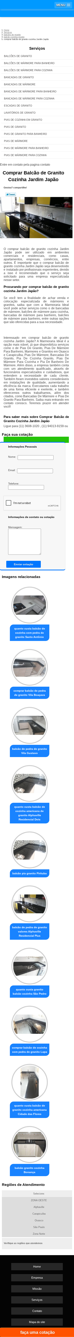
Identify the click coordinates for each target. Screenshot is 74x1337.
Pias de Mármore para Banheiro (26, 148)
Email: (12, 470)
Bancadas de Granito (19, 77)
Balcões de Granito (18, 56)
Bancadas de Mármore (19, 84)
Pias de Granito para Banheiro (25, 134)
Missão (37, 1288)
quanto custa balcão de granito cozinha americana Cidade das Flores (29, 1110)
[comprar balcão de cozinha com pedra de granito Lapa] (29, 1023)
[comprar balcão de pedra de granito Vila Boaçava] (29, 666)
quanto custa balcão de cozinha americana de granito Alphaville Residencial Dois (29, 813)
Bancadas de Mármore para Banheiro (30, 91)
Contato (37, 1311)
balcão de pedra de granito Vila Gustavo (29, 751)
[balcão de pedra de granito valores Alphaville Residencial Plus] (29, 902)
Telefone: (14, 483)
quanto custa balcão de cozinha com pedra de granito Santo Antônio (29, 632)
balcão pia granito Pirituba (29, 873)
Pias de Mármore (16, 141)
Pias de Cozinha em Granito (23, 119)
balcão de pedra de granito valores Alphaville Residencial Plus (29, 931)
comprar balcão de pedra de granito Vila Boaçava (29, 692)
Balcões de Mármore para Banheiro (29, 63)
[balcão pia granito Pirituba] (29, 848)
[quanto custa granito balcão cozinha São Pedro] (29, 965)
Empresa (37, 1277)
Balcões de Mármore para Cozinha (28, 70)
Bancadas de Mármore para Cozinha (29, 98)
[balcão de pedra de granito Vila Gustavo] (29, 724)
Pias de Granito (15, 126)
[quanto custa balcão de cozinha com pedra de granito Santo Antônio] (29, 604)
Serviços (37, 48)
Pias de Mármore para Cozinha (25, 155)
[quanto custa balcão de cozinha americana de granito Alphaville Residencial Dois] (29, 782)
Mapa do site (37, 1322)
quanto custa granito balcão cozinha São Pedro (29, 991)
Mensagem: (15, 527)
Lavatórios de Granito (19, 112)
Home (37, 1266)
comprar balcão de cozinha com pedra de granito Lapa (29, 1049)
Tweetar (11, 194)
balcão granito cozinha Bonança (29, 1170)
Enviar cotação (23, 564)
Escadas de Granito (18, 105)
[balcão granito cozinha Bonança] (29, 1143)
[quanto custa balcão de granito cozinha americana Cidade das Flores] (29, 1081)
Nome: (13, 456)
